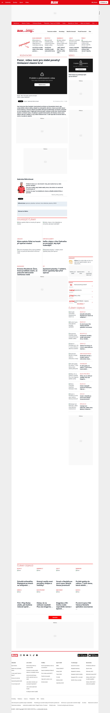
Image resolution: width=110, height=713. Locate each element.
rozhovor (37, 203)
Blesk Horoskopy (37, 38)
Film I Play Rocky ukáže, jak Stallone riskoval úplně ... (24, 605)
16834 (71, 290)
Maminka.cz (60, 38)
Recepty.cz (47, 38)
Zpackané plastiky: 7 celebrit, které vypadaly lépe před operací (54, 271)
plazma (51, 203)
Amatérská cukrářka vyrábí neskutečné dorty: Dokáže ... (85, 337)
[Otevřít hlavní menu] (2, 2)
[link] (21, 655)
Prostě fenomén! (82, 31)
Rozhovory (26, 55)
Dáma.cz (82, 344)
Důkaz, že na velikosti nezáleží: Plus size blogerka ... (86, 377)
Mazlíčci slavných (71, 31)
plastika (33, 203)
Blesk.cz (82, 312)
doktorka (45, 203)
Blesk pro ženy (85, 374)
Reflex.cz (83, 404)
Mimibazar (83, 364)
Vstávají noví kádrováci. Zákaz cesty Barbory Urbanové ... (86, 407)
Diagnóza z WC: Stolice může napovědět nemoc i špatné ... (64, 605)
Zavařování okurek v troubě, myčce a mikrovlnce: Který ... (85, 357)
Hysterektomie (77, 290)
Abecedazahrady (85, 354)
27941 (71, 296)
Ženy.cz (83, 38)
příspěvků (71, 287)
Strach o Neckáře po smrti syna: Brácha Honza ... (74, 49)
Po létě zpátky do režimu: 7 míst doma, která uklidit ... (86, 367)
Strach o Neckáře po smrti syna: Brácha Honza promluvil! (85, 397)
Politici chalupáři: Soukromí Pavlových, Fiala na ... (86, 387)
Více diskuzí (80, 303)
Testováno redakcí (52, 31)
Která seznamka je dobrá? (80, 284)
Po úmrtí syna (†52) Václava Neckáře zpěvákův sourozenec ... (86, 326)
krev (42, 203)
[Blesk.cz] (54, 2)
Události (20, 239)
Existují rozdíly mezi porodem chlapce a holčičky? (45, 583)
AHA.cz (71, 38)
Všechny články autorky (57, 194)
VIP (44, 266)
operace (28, 203)
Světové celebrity (48, 239)
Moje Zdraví (59, 590)
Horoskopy (61, 31)
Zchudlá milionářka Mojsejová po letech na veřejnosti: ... (86, 315)
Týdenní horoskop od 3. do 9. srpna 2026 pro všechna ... (86, 347)
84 (71, 285)
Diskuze (71, 282)
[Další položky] (96, 23)
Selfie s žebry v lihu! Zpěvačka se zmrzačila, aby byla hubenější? (55, 243)
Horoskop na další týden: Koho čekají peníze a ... (37, 49)
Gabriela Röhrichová (33, 101)
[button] (82, 655)
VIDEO (55, 203)
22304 (71, 301)
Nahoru (55, 617)
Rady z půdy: (77, 295)
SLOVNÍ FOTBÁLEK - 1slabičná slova (81, 301)
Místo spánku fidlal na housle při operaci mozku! (29, 242)
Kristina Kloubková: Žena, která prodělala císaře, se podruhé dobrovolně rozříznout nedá (27, 272)
